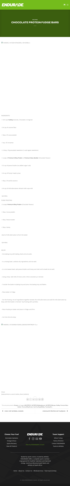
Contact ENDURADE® (58, 443)
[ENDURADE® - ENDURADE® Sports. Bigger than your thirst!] (12, 5)
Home (15, 471)
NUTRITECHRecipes (51, 405)
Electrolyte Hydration (11, 438)
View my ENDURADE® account (35, 444)
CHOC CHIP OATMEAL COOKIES (13, 411)
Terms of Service (58, 441)
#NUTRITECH (28, 405)
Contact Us (29, 471)
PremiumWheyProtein (27, 407)
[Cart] (64, 5)
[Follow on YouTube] (40, 439)
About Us (21, 471)
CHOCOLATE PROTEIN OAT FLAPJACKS (54, 411)
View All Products (11, 446)
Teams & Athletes (58, 446)
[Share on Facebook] (30, 399)
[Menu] (68, 5)
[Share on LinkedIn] (42, 399)
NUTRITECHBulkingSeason (38, 405)
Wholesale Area (38, 471)
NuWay (10, 120)
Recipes (35, 19)
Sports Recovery (12, 443)
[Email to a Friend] (36, 399)
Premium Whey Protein (15, 158)
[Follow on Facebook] (29, 439)
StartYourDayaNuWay (39, 407)
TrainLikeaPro (48, 407)
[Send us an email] (37, 439)
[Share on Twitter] (33, 399)
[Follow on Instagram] (33, 439)
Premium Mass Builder (31, 158)
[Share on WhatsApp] (27, 399)
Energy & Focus (11, 441)
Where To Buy (58, 438)
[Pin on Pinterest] (39, 399)
